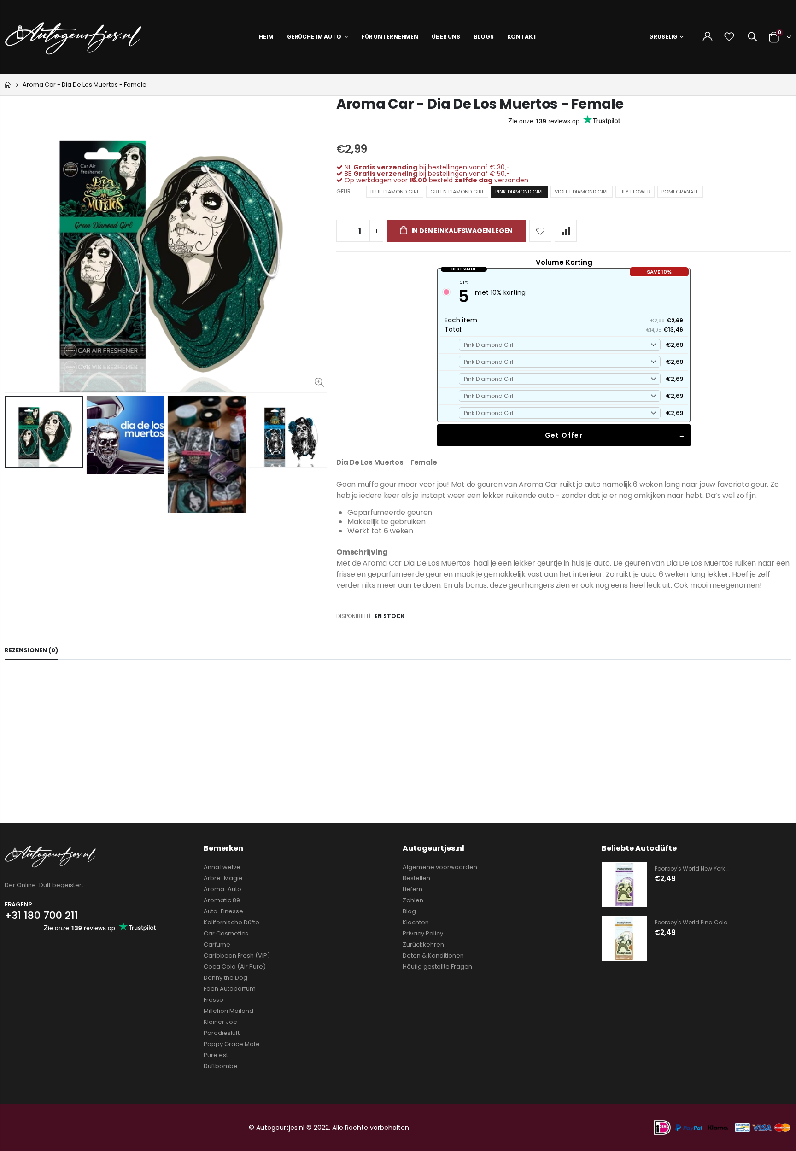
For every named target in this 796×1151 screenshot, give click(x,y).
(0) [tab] (31, 650)
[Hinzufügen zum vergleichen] (566, 231)
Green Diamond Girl (457, 191)
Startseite (8, 84)
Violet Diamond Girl (582, 191)
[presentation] (14, 454)
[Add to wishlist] (540, 231)
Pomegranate (680, 191)
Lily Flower (635, 191)
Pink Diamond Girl (519, 191)
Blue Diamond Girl (394, 191)
